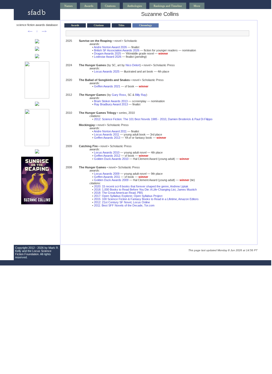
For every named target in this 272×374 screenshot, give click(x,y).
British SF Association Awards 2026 (116, 50)
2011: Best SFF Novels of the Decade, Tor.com (124, 205)
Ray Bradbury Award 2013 (111, 104)
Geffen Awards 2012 (107, 155)
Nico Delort (133, 65)
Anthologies (134, 5)
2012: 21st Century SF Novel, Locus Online (122, 202)
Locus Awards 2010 (106, 152)
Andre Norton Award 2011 (110, 131)
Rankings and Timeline (168, 5)
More (197, 5)
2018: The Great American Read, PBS (118, 192)
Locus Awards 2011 (106, 134)
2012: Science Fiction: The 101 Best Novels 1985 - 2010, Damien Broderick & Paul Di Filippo (153, 119)
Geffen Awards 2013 (107, 137)
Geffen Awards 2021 (107, 86)
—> (44, 31)
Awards (88, 5)
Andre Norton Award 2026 (110, 47)
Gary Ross (119, 94)
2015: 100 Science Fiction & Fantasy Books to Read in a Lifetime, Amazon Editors (146, 199)
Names (68, 5)
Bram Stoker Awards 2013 (111, 101)
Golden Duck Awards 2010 (111, 158)
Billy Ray (140, 94)
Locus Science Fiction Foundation (33, 252)
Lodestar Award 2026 (107, 56)
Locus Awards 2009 (106, 173)
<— (30, 31)
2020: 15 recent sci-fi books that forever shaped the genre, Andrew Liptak (141, 186)
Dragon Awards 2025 (107, 53)
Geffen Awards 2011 (107, 176)
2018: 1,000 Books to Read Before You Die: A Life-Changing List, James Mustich (145, 189)
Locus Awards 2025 (106, 71)
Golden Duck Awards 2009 (111, 180)
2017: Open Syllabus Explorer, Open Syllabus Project (128, 195)
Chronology (145, 25)
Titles (121, 25)
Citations (110, 5)
